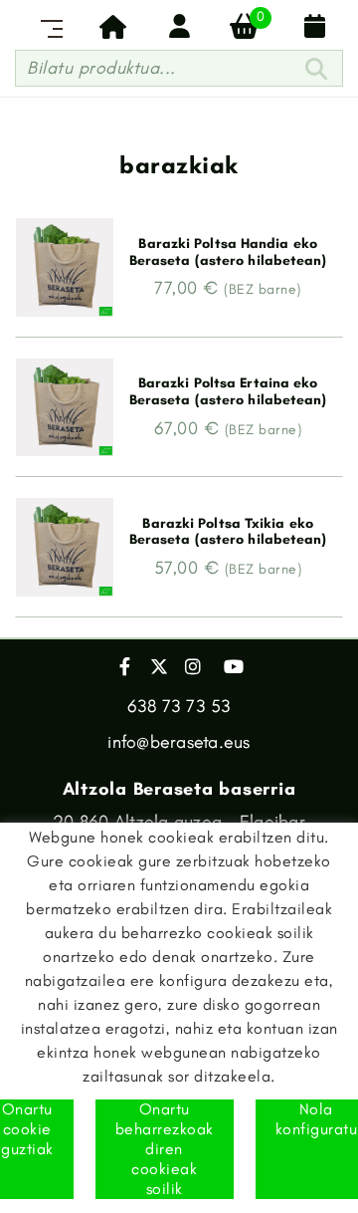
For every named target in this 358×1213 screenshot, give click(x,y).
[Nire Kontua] (179, 26)
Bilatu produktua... (101, 68)
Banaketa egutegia (310, 26)
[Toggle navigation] (48, 26)
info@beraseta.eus (178, 742)
